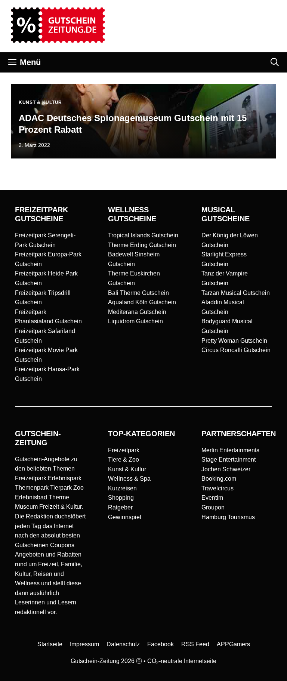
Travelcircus (217, 488)
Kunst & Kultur (127, 469)
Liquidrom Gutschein (135, 321)
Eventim (212, 497)
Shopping (121, 497)
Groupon (213, 507)
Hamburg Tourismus (228, 517)
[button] (274, 62)
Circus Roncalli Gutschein (236, 350)
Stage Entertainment (228, 459)
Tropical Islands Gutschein (143, 235)
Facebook (160, 644)
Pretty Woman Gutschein (234, 341)
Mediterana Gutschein (137, 312)
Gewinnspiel (124, 517)
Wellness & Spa (129, 478)
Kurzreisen (122, 488)
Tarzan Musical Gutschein (235, 293)
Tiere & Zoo (123, 459)
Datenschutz (123, 644)
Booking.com (218, 478)
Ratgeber (120, 507)
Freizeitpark (123, 450)
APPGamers (233, 644)
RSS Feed (195, 644)
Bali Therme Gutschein (138, 293)
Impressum (84, 644)
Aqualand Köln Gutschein (142, 302)
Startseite (49, 644)
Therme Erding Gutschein (142, 245)
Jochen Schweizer (225, 469)
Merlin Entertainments (230, 450)
